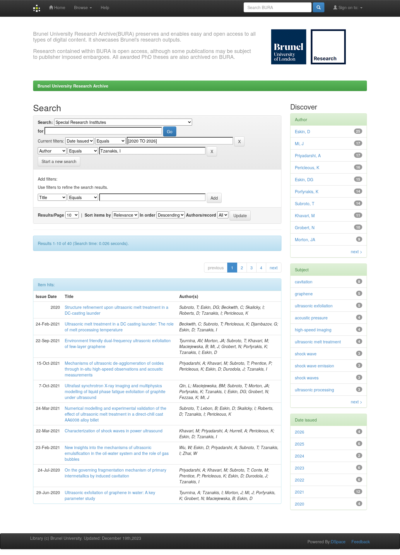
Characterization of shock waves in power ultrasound (114, 431)
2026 (299, 432)
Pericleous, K (307, 167)
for (40, 131)
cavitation (303, 282)
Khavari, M (305, 215)
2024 (299, 456)
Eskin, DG (304, 179)
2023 (299, 468)
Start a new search (59, 161)
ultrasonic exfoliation (314, 306)
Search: (45, 122)
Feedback (360, 541)
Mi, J (299, 143)
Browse (81, 7)
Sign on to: (348, 7)
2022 (299, 480)
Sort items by (98, 215)
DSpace (338, 541)
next (274, 267)
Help (105, 7)
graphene (304, 294)
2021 (299, 492)
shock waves (307, 378)
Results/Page (51, 215)
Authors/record (201, 215)
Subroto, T (304, 203)
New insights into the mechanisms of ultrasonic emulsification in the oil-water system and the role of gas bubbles (117, 453)
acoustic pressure (311, 318)
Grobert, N (304, 227)
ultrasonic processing (314, 390)
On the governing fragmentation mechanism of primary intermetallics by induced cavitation (115, 473)
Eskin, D (302, 131)
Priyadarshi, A (308, 155)
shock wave (306, 354)
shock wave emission (314, 366)
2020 (299, 504)
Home (59, 7)
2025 (299, 444)
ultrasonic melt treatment (318, 342)
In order (147, 215)
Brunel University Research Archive (72, 86)
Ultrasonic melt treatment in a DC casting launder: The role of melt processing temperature (119, 327)
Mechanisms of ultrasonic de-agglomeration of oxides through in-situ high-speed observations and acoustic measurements (114, 369)
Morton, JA (305, 239)
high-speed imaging (313, 330)
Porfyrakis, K (306, 191)
